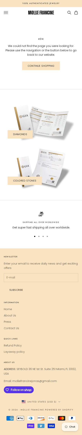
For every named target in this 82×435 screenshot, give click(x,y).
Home (8, 309)
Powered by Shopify (59, 409)
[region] (41, 221)
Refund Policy (13, 345)
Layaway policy (14, 352)
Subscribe (16, 290)
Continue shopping (41, 66)
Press (7, 322)
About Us (10, 315)
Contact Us (11, 328)
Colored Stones (24, 180)
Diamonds (20, 134)
